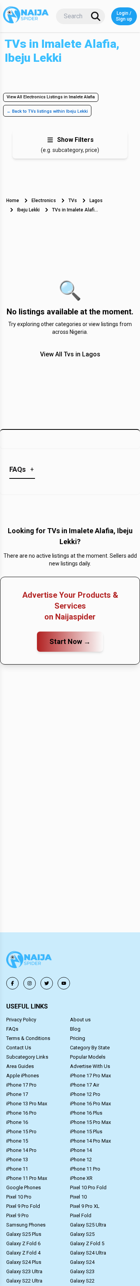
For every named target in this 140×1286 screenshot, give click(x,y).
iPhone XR (81, 1178)
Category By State (90, 1047)
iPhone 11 (17, 1169)
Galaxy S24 (82, 1262)
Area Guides (20, 1066)
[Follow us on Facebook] (12, 983)
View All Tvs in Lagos (70, 354)
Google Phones (23, 1187)
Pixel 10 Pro (19, 1197)
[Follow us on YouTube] (64, 983)
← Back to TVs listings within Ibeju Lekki (47, 111)
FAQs (12, 1029)
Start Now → (70, 641)
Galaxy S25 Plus (23, 1234)
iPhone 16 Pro (21, 1113)
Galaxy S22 (82, 1281)
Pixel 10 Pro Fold (88, 1187)
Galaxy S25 (82, 1234)
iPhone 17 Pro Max (90, 1075)
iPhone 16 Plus (86, 1113)
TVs (72, 200)
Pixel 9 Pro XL (85, 1206)
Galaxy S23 (82, 1271)
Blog (75, 1029)
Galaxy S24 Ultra (88, 1253)
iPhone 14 (81, 1150)
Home (12, 200)
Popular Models (87, 1057)
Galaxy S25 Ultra (88, 1225)
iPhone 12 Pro (85, 1094)
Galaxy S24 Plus (23, 1262)
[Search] (95, 16)
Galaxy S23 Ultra (24, 1271)
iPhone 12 (81, 1159)
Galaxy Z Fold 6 (23, 1243)
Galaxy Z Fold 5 (87, 1243)
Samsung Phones (26, 1225)
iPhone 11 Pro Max (26, 1178)
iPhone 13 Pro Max (26, 1103)
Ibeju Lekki (28, 210)
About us (80, 1020)
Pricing (77, 1038)
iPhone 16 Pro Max (90, 1103)
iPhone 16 (17, 1122)
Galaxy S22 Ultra (24, 1281)
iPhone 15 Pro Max (90, 1122)
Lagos (96, 200)
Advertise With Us (90, 1066)
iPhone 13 (17, 1159)
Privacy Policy (21, 1020)
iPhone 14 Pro (21, 1150)
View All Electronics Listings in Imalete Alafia (51, 96)
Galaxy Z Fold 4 (23, 1253)
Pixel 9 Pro (17, 1215)
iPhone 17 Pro (21, 1085)
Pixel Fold (80, 1215)
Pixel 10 (78, 1197)
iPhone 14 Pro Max (90, 1141)
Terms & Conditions (28, 1038)
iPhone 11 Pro (85, 1169)
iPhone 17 (17, 1094)
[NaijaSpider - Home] (29, 961)
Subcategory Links (27, 1057)
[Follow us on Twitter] (46, 983)
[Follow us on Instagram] (29, 983)
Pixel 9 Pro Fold (23, 1206)
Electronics (44, 200)
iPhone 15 (17, 1141)
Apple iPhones (22, 1075)
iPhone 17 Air (84, 1085)
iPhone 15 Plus (86, 1131)
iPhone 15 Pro (21, 1131)
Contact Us (18, 1047)
